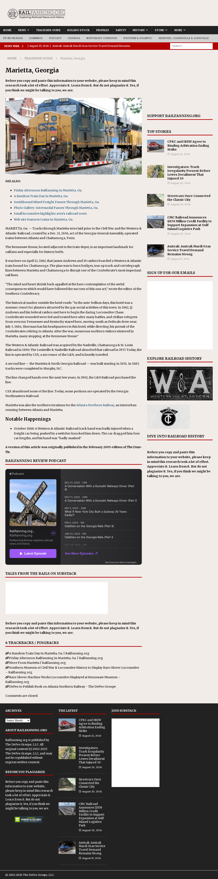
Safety (121, 30)
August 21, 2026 (180, 154)
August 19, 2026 (180, 258)
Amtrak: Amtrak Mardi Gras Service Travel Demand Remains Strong (189, 250)
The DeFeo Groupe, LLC (22, 744)
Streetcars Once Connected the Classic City (188, 198)
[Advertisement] (180, 81)
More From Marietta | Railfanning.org (37, 663)
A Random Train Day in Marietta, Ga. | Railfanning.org (49, 653)
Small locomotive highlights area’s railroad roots (50, 213)
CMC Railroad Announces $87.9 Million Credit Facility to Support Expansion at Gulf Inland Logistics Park (189, 223)
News (22, 30)
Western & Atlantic (137, 38)
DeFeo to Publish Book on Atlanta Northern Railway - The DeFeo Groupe (62, 686)
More (178, 30)
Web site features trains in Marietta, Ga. (43, 219)
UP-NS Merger (13, 38)
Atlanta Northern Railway (95, 405)
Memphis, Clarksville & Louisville (184, 38)
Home (7, 30)
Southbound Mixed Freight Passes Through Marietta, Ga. (57, 202)
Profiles (102, 30)
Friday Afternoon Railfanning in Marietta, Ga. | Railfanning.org (56, 658)
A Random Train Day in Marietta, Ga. (41, 196)
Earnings (36, 38)
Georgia (74, 38)
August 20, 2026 (181, 183)
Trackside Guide (48, 30)
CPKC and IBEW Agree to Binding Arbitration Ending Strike (188, 145)
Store (159, 30)
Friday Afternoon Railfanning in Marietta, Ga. (48, 190)
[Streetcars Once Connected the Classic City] (155, 200)
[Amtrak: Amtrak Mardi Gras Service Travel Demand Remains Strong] (155, 250)
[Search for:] (191, 46)
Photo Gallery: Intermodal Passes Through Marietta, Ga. (56, 208)
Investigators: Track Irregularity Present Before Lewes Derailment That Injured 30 (188, 173)
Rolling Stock (78, 30)
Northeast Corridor (101, 38)
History (139, 30)
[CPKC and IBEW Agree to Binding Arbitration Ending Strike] (155, 146)
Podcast (55, 38)
